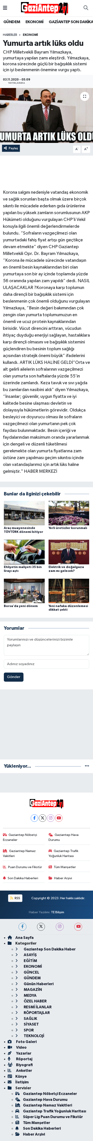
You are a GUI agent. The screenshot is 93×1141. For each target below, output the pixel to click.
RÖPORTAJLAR (36, 1013)
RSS (17, 898)
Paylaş (13, 148)
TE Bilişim (57, 912)
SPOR (28, 1030)
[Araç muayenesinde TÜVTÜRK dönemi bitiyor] (24, 513)
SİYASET (31, 1024)
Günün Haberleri (38, 984)
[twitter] (41, 927)
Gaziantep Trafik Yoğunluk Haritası (64, 853)
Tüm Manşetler (65, 867)
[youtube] (78, 927)
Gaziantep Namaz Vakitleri (19, 853)
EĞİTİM (30, 961)
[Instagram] (50, 818)
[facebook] (22, 927)
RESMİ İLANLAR (37, 1007)
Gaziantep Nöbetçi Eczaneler (20, 837)
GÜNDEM (11, 22)
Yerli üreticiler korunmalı (68, 528)
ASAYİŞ (30, 955)
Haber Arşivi (63, 878)
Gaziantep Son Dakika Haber (49, 949)
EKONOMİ (35, 22)
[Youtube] (59, 818)
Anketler (23, 1070)
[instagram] (60, 927)
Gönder (13, 677)
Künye (21, 1076)
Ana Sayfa (24, 938)
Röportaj (23, 1059)
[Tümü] (87, 766)
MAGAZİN (32, 990)
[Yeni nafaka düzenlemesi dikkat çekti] (69, 591)
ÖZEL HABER (34, 1001)
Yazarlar (23, 1053)
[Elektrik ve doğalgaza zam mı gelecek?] (69, 552)
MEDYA (30, 995)
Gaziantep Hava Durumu (64, 837)
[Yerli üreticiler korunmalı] (69, 513)
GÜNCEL (31, 972)
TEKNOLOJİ (33, 1036)
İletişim (22, 1082)
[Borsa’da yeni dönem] (24, 591)
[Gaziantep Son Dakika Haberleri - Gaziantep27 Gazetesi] (44, 8)
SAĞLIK (30, 1019)
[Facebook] (34, 818)
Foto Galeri (26, 1042)
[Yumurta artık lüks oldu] (46, 115)
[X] (42, 818)
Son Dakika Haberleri (23, 878)
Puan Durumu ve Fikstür (25, 867)
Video (21, 1047)
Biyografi (24, 1065)
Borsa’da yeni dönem (21, 606)
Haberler (10, 35)
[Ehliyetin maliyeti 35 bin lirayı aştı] (24, 552)
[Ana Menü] (5, 8)
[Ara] (85, 8)
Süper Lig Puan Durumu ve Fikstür (53, 1117)
